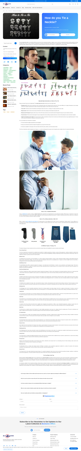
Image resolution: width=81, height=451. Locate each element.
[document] (40, 448)
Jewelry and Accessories (7, 80)
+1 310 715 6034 (73, 436)
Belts (11, 67)
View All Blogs (6, 67)
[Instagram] (72, 1)
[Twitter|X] (74, 1)
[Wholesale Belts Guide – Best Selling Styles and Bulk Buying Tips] (5, 101)
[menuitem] (6, 7)
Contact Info (72, 434)
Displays (9, 73)
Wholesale (5, 74)
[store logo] (7, 4)
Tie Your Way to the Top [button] (7, 58)
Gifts (14, 80)
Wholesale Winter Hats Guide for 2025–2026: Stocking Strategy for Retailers (12, 91)
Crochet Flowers (6, 79)
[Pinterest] (75, 1)
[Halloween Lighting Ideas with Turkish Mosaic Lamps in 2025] (5, 105)
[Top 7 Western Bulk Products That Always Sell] (5, 97)
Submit (22, 412)
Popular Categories (54, 434)
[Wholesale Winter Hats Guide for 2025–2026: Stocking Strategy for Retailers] (5, 93)
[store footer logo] (8, 437)
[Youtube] (77, 1)
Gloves (5, 73)
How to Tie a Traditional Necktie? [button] (8, 51)
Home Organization (12, 70)
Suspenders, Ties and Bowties (8, 77)
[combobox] (40, 4)
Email (50, 399)
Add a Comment (21, 404)
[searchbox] (10, 43)
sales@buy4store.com (74, 438)
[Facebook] (71, 1)
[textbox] (52, 34)
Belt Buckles (6, 76)
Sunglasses (5, 70)
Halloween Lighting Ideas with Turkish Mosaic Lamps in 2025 (12, 104)
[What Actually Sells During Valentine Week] (5, 89)
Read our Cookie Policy (8, 449)
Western (10, 74)
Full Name (21, 399)
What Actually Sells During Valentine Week (12, 87)
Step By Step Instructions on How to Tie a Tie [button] (10, 49)
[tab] (48, 374)
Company (34, 434)
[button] (70, 4)
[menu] (40, 7)
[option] (10, 49)
